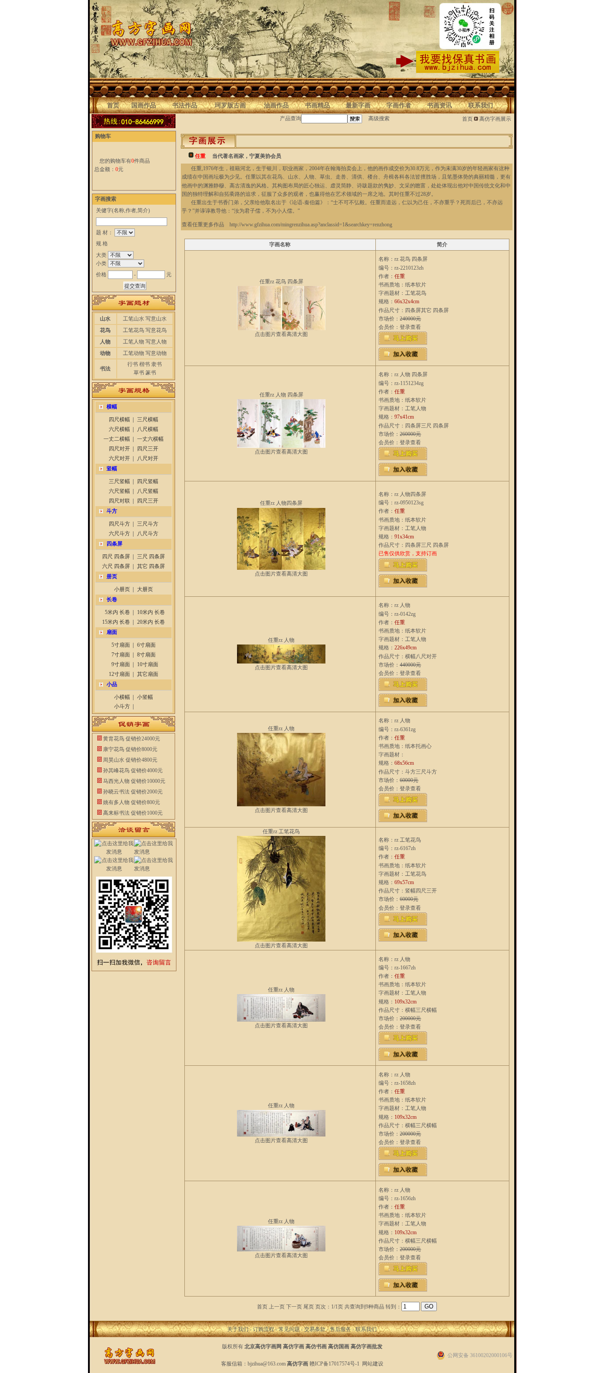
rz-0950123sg (409, 503)
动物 (105, 353)
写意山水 (156, 319)
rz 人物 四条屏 (411, 374)
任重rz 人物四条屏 (281, 503)
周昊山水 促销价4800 (127, 760)
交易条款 (314, 1329)
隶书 (156, 364)
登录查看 (410, 327)
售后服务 (340, 1329)
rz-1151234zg (409, 383)
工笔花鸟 (133, 330)
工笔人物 (133, 342)
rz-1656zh (405, 1198)
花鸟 (105, 330)
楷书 (144, 364)
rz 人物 (402, 605)
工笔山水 (133, 319)
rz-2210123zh (409, 268)
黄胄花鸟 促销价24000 (129, 739)
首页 (467, 119)
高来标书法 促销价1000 (130, 813)
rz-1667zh (405, 968)
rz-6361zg (405, 729)
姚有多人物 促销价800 (129, 802)
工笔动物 (133, 353)
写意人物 (156, 342)
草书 (139, 373)
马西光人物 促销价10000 (131, 781)
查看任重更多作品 (203, 224)
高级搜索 (379, 118)
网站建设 (372, 1364)
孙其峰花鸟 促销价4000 (130, 770)
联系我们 (366, 1329)
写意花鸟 (156, 330)
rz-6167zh (405, 848)
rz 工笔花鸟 (407, 840)
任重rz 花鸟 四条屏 (281, 281)
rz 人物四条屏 (410, 494)
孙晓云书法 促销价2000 (130, 792)
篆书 (150, 373)
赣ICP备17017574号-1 (334, 1364)
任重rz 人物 (281, 640)
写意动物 (156, 353)
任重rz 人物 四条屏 (281, 395)
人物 (105, 342)
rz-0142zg (405, 614)
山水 (105, 319)
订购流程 (263, 1329)
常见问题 (289, 1329)
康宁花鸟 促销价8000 (127, 749)
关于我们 (237, 1329)
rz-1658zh (405, 1083)
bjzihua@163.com (267, 1364)
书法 (105, 369)
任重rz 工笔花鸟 (281, 831)
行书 (132, 364)
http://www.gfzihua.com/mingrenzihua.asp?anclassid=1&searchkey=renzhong (310, 224)
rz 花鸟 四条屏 (411, 259)
